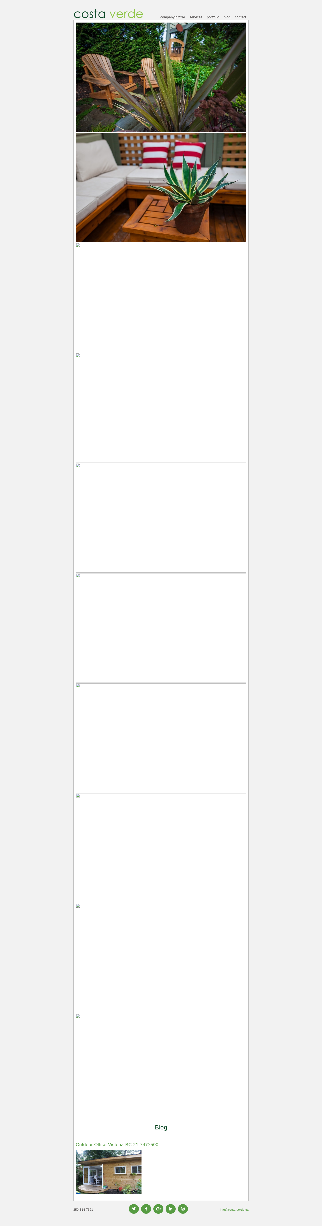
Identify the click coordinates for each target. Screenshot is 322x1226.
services (195, 17)
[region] (161, 573)
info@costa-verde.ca (234, 1209)
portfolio (213, 17)
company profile (172, 17)
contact (240, 17)
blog (227, 17)
